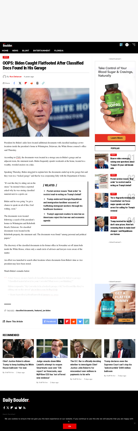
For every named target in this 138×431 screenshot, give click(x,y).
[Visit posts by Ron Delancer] (4, 76)
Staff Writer (9, 372)
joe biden (47, 310)
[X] (8, 407)
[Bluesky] (20, 407)
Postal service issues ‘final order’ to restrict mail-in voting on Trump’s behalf (121, 182)
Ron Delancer (16, 76)
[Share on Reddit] (31, 83)
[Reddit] (16, 407)
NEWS (6, 57)
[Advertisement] (69, 21)
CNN (18, 157)
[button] (121, 44)
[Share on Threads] (37, 83)
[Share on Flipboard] (25, 83)
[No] (134, 423)
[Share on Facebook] (14, 83)
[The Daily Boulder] (8, 45)
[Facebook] (4, 407)
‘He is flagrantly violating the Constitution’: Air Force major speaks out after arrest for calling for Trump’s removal (122, 204)
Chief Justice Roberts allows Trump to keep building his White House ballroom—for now (18, 364)
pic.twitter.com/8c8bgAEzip (44, 289)
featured (38, 310)
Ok (69, 426)
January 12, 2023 (50, 294)
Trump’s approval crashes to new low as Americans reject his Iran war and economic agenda (63, 217)
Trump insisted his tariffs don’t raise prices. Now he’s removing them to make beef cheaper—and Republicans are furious (122, 228)
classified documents (24, 310)
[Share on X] (20, 83)
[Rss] (24, 407)
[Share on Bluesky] (80, 321)
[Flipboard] (12, 407)
